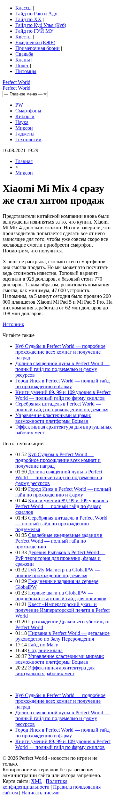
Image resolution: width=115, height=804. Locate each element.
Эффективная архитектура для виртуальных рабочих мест (55, 670)
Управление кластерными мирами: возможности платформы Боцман (53, 418)
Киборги (24, 116)
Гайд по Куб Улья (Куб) (40, 25)
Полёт (22, 65)
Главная (24, 161)
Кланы (22, 59)
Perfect (16, 82)
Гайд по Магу (43, 644)
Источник (13, 324)
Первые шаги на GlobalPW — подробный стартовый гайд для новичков (60, 595)
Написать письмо (40, 792)
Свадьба (24, 54)
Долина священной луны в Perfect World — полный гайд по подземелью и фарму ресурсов (62, 369)
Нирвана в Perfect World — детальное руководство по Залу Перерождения (62, 636)
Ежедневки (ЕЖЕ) (35, 42)
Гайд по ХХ (28, 19)
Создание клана (45, 650)
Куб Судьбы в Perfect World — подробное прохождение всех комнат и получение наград (60, 351)
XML (36, 781)
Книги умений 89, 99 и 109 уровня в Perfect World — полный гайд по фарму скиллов (63, 395)
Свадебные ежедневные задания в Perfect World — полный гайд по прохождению (59, 540)
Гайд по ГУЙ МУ (34, 31)
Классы (23, 8)
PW (19, 105)
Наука (21, 122)
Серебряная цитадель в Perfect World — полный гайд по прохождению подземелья (61, 406)
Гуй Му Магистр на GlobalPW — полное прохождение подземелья (57, 572)
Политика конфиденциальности (35, 784)
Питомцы (25, 71)
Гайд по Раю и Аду (36, 13)
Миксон (24, 128)
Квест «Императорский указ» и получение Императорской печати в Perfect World (62, 610)
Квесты (23, 36)
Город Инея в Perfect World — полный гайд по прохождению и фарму (62, 383)
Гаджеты (24, 133)
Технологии (28, 139)
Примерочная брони (37, 48)
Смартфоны (28, 110)
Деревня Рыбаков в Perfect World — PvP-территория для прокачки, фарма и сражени (60, 558)
